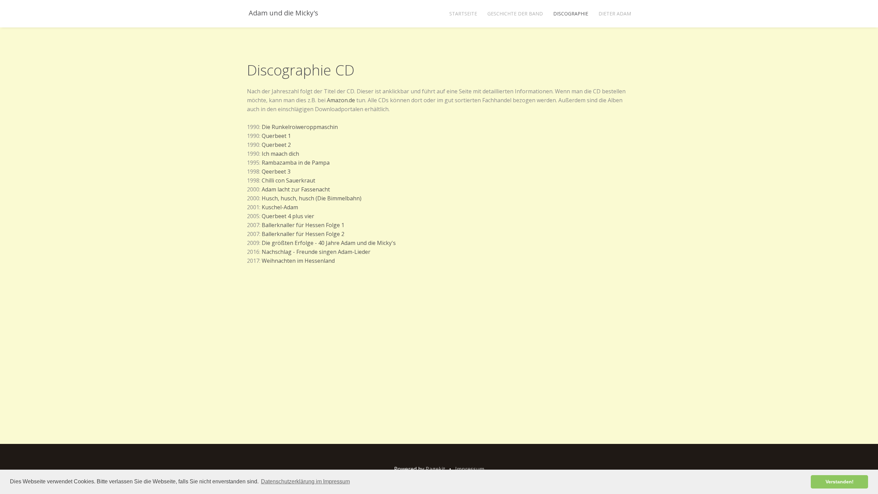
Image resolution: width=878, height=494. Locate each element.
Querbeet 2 (276, 145)
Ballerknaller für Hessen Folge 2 (303, 234)
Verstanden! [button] (840, 481)
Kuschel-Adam (280, 207)
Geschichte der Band (515, 13)
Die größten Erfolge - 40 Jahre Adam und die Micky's (329, 243)
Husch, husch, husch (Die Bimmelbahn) (311, 198)
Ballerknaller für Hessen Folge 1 (303, 225)
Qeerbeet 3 (276, 171)
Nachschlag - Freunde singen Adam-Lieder (316, 252)
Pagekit (435, 469)
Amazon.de (341, 100)
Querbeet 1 (276, 136)
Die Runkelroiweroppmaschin (300, 127)
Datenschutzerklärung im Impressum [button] (305, 481)
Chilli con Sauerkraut (288, 180)
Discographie (570, 13)
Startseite (463, 13)
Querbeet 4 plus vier (288, 216)
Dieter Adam (614, 13)
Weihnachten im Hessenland (298, 260)
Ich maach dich (280, 153)
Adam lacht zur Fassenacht (296, 189)
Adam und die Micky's (282, 12)
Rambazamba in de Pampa (296, 162)
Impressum (469, 469)
